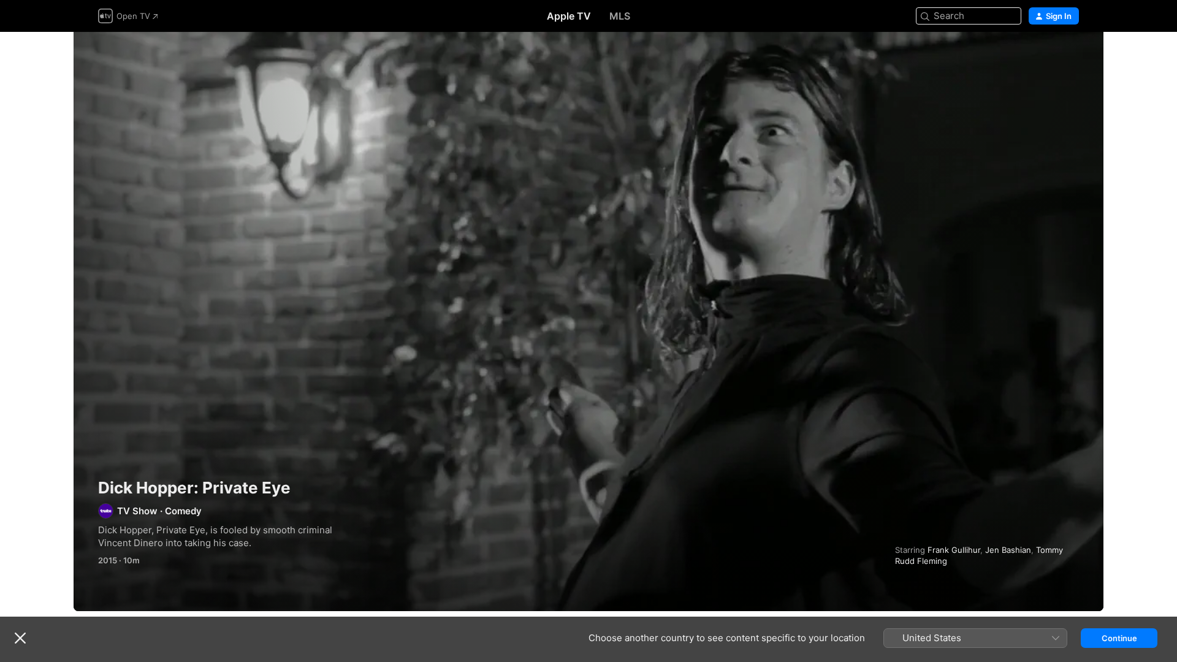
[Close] (20, 638)
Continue (1119, 638)
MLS (619, 16)
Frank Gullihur (954, 550)
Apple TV (569, 16)
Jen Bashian (1008, 550)
